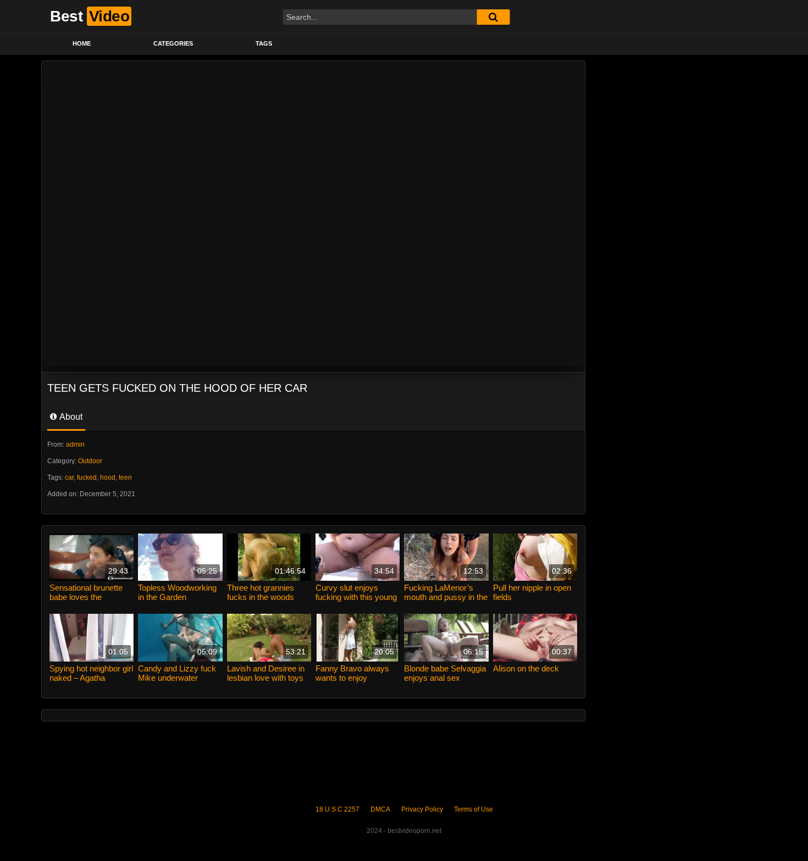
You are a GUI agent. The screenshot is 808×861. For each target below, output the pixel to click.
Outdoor (90, 461)
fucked (87, 477)
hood (107, 477)
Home (82, 43)
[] (493, 17)
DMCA (380, 809)
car (69, 477)
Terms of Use (473, 809)
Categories (173, 43)
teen (125, 477)
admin (75, 444)
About (70, 416)
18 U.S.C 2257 (337, 809)
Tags (264, 43)
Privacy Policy (422, 809)
